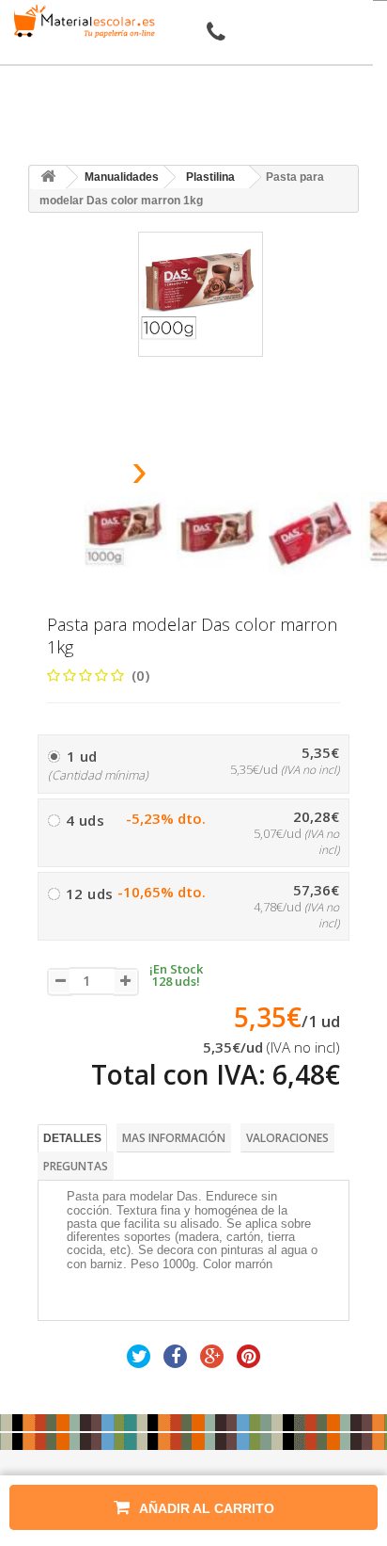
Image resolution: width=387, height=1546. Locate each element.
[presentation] (92, 475)
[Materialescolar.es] (81, 21)
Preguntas (75, 1166)
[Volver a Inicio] (48, 177)
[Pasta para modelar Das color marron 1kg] (126, 533)
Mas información (173, 1138)
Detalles (72, 1138)
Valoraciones (287, 1138)
